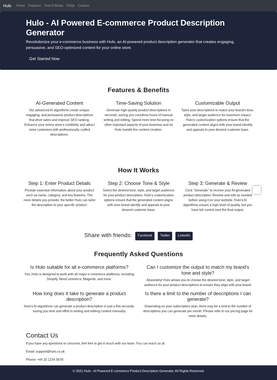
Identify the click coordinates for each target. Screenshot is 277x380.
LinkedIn (184, 235)
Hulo (7, 5)
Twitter (165, 235)
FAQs (71, 5)
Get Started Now (44, 58)
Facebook (145, 235)
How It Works (53, 5)
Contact (83, 5)
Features (34, 5)
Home (20, 5)
